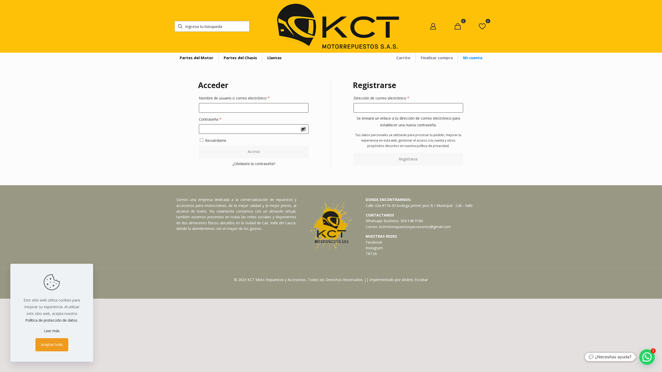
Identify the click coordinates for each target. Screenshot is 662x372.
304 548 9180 (411, 220)
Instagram (374, 247)
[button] (647, 357)
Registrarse (408, 159)
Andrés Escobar (415, 279)
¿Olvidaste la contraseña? (253, 163)
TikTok (371, 253)
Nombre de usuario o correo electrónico (243, 97)
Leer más (52, 330)
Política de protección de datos (51, 320)
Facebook (374, 242)
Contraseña (219, 119)
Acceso (254, 151)
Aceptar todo (52, 344)
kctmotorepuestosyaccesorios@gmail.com (415, 226)
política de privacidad (433, 146)
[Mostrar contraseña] (303, 129)
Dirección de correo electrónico (390, 97)
